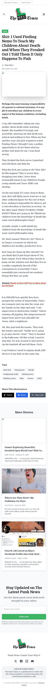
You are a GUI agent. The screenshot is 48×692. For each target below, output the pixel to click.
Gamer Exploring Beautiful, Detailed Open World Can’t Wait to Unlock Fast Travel (23, 450)
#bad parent (19, 370)
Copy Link (39, 395)
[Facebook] (21, 661)
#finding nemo (9, 378)
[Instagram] (26, 661)
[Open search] (4, 14)
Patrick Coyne (10, 558)
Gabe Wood (9, 455)
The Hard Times (11, 3)
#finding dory (27, 374)
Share (23, 395)
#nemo (30, 378)
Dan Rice (9, 65)
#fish (21, 378)
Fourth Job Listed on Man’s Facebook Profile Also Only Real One (22, 554)
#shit (39, 378)
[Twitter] (15, 661)
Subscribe (24, 617)
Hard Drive (26, 3)
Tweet (9, 395)
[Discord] (32, 661)
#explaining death (10, 374)
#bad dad (7, 370)
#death (31, 370)
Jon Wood (9, 505)
